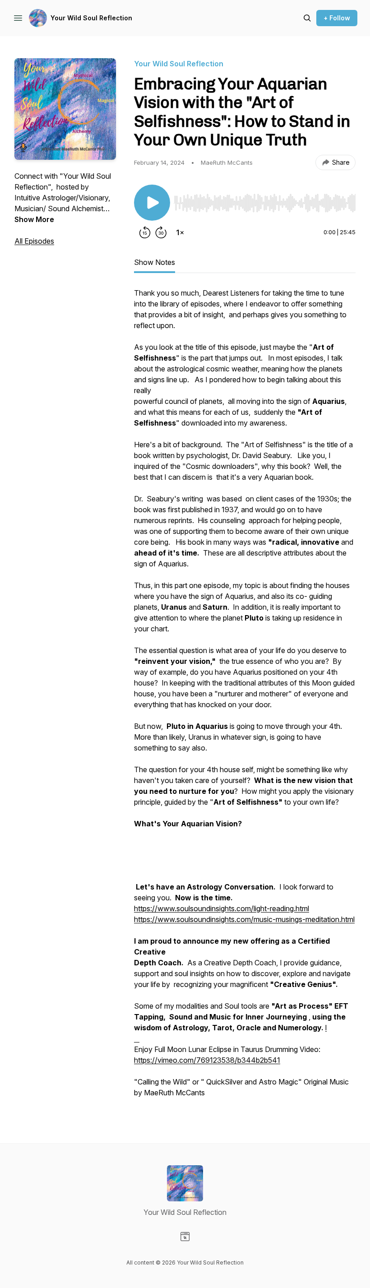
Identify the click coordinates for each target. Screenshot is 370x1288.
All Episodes (34, 241)
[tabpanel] (245, 697)
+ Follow (337, 18)
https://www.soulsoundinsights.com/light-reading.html (221, 908)
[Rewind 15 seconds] (145, 232)
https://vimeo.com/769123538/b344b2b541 (207, 1060)
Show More (34, 219)
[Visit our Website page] (185, 1236)
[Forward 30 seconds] (161, 232)
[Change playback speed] (180, 232)
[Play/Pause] (152, 203)
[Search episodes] (307, 18)
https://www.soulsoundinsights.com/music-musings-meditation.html (244, 919)
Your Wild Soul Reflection (91, 18)
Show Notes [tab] (154, 262)
